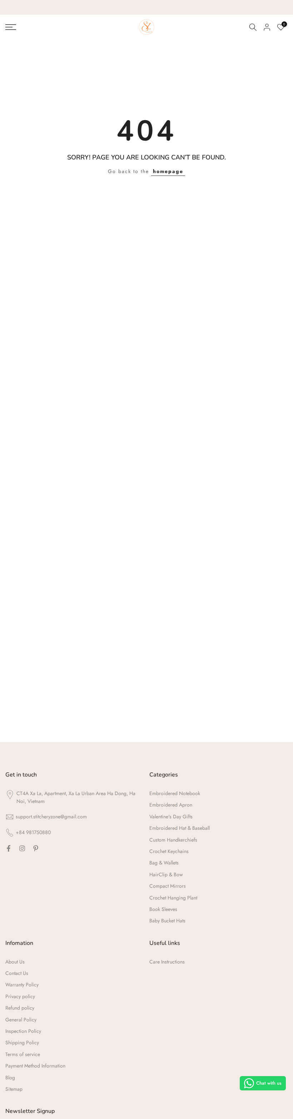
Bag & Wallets (164, 862)
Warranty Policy (22, 984)
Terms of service (22, 1054)
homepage (168, 171)
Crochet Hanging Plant (173, 897)
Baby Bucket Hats (167, 920)
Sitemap (14, 1089)
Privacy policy (20, 996)
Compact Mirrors (167, 885)
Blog (10, 1077)
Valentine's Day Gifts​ (171, 816)
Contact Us (16, 973)
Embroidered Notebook (174, 793)
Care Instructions (167, 961)
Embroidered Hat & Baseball (179, 828)
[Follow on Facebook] (8, 848)
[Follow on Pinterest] (36, 848)
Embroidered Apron (170, 804)
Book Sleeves (163, 909)
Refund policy (19, 1007)
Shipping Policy (22, 1042)
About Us (15, 961)
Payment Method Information (35, 1065)
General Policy (20, 1019)
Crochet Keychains (169, 851)
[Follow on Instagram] (22, 848)
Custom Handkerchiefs (173, 839)
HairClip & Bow (166, 874)
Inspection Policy (23, 1031)
